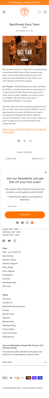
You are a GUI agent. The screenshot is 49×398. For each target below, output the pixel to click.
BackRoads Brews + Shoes (17, 388)
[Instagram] (27, 222)
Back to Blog (24, 152)
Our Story (7, 299)
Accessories (8, 275)
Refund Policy (8, 321)
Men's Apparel (8, 271)
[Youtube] (22, 222)
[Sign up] (45, 362)
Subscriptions (8, 337)
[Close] (45, 172)
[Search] (39, 12)
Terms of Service (10, 333)
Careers (6, 310)
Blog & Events (8, 314)
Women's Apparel (10, 263)
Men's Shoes (8, 267)
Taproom (6, 318)
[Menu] (4, 12)
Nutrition (6, 279)
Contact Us (7, 302)
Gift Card (7, 286)
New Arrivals (8, 256)
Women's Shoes (9, 260)
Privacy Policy (8, 329)
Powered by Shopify (35, 388)
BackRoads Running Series (14, 306)
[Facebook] (17, 222)
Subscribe (24, 215)
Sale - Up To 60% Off (12, 252)
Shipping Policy (9, 325)
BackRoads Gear (9, 282)
